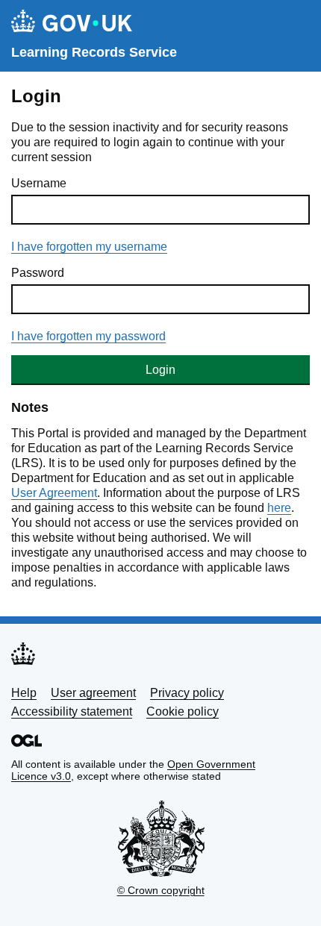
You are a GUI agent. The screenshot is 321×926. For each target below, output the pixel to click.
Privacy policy (187, 692)
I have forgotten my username (89, 246)
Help (24, 692)
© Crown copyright (161, 890)
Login (160, 369)
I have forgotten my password (88, 336)
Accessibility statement (71, 711)
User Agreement (54, 493)
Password (37, 272)
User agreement (93, 692)
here (279, 507)
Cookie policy (182, 711)
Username (38, 183)
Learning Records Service (94, 52)
